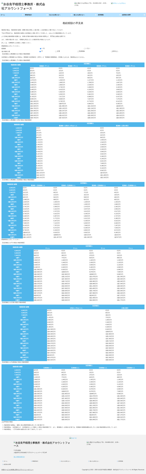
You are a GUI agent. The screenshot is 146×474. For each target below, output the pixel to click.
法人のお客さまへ (54, 15)
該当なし (115, 51)
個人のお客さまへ (79, 15)
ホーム (3, 15)
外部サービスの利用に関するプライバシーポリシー (17, 469)
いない (87, 48)
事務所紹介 (28, 15)
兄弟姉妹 (82, 51)
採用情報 (101, 15)
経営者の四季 (126, 15)
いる (43, 48)
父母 (58, 51)
